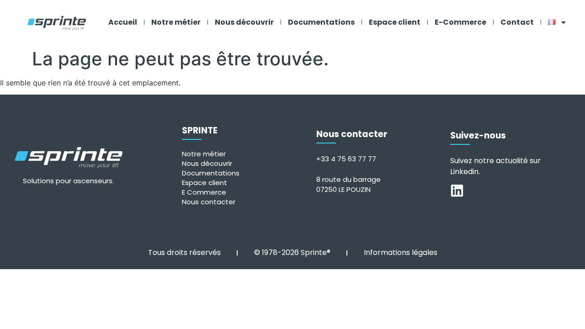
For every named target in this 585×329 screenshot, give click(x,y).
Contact (517, 22)
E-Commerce (460, 22)
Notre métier (176, 22)
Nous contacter (208, 202)
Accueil (122, 22)
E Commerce (204, 192)
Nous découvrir (244, 22)
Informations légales (400, 252)
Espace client (394, 22)
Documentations (321, 22)
